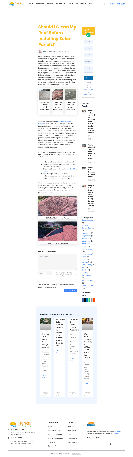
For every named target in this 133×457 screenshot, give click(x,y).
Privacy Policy (76, 454)
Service (50, 4)
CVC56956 (117, 432)
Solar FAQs (71, 426)
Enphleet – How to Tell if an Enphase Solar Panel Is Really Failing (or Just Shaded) (91, 122)
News (84, 257)
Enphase (85, 238)
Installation (86, 241)
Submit (88, 78)
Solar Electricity (54, 430)
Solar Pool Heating (55, 434)
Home (31, 4)
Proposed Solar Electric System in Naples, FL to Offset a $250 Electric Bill (60, 332)
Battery (85, 225)
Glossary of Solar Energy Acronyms (74, 324)
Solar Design (86, 275)
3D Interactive (87, 220)
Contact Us (52, 446)
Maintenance (87, 249)
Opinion (85, 262)
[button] (104, 3)
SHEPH (84, 272)
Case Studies (72, 442)
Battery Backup (88, 228)
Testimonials (72, 438)
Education (60, 4)
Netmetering (87, 254)
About (70, 4)
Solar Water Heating (55, 438)
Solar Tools (81, 4)
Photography (87, 265)
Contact (93, 4)
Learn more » (44, 376)
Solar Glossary (87, 280)
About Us (51, 426)
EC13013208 (116, 434)
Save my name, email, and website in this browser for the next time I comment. (66, 274)
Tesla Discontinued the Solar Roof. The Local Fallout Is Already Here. (93, 151)
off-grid (85, 259)
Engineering (86, 236)
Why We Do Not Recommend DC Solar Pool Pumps (93, 172)
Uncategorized (87, 286)
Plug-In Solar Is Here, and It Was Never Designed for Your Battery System (92, 195)
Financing (51, 442)
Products (40, 4)
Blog (69, 434)
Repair (84, 267)
